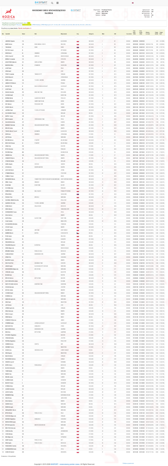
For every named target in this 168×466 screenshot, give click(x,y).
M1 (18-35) (62, 25)
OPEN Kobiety (36, 25)
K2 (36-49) (69, 25)
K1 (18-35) (55, 25)
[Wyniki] (52, 3)
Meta (28, 23)
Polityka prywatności (128, 463)
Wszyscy (18, 25)
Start (25, 23)
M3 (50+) (88, 25)
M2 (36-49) (76, 25)
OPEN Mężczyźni (46, 25)
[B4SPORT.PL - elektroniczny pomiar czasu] (57, 3)
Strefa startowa (26, 25)
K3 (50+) (82, 25)
